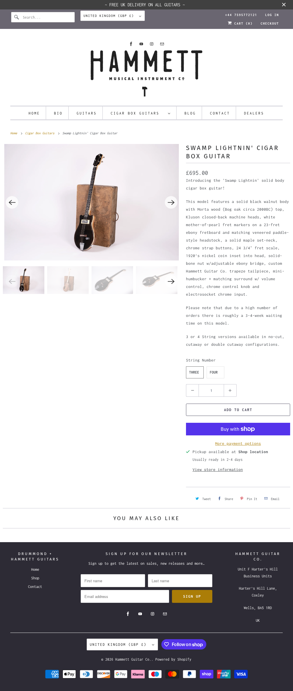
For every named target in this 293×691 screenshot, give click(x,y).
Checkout (270, 23)
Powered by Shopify (173, 659)
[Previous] (12, 202)
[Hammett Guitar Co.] (146, 75)
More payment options (238, 443)
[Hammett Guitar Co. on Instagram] (151, 43)
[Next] (171, 202)
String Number (201, 360)
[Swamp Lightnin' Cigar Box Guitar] (91, 202)
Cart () (242, 23)
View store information (218, 469)
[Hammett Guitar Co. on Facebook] (131, 43)
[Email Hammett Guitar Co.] (162, 43)
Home (34, 113)
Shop (35, 578)
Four (214, 372)
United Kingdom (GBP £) (110, 15)
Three (194, 372)
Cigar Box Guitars (138, 113)
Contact (220, 113)
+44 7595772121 (241, 15)
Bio (58, 113)
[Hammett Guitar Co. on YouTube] (141, 43)
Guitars (87, 113)
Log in (272, 15)
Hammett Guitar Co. (133, 659)
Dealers (254, 113)
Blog (190, 113)
